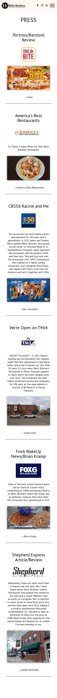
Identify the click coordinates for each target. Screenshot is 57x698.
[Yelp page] (46, 5)
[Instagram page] (42, 5)
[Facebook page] (37, 5)
